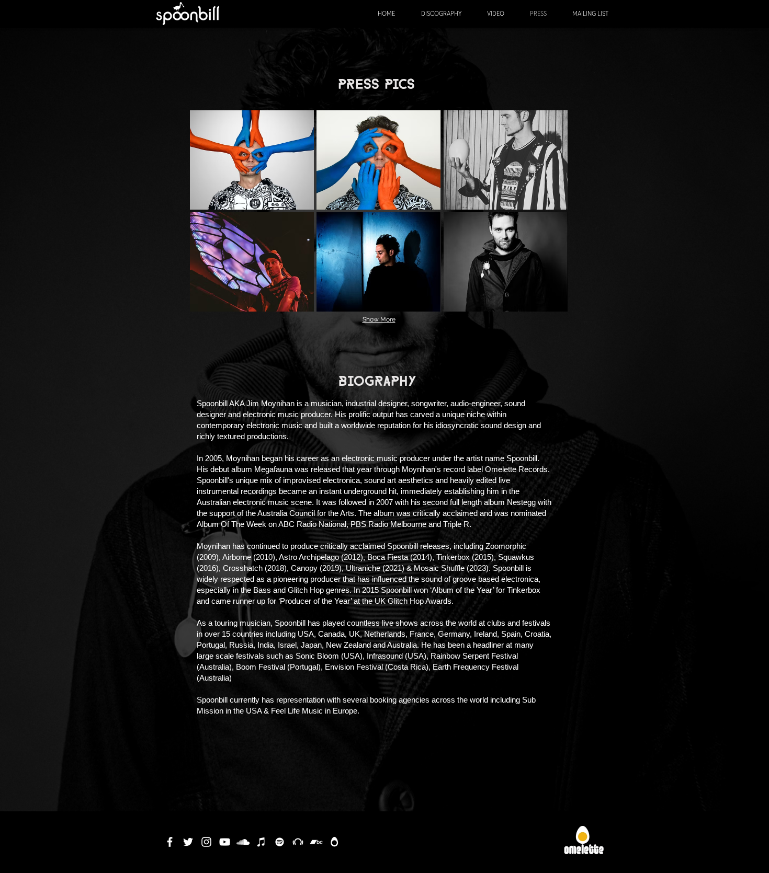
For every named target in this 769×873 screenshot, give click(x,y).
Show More (379, 319)
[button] (252, 160)
